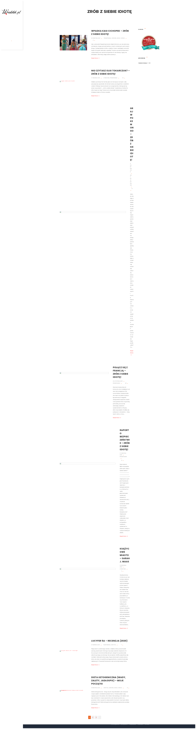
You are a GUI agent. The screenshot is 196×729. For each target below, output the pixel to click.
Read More (94, 58)
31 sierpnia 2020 (95, 644)
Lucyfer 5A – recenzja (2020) (109, 640)
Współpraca (12, 29)
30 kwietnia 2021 (95, 38)
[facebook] (8, 45)
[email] (5, 45)
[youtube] (14, 45)
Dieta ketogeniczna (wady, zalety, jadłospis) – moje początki (108, 680)
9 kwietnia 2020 (95, 687)
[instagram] (17, 45)
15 (123, 78)
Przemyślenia (107, 38)
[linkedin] (11, 45)
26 (126, 383)
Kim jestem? (12, 22)
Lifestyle (113, 644)
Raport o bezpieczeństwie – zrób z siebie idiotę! (125, 440)
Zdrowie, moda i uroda (118, 38)
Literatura (106, 78)
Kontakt (11, 33)
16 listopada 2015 (118, 381)
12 (122, 460)
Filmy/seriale (106, 644)
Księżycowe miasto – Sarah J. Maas (125, 555)
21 (132, 188)
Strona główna (11, 18)
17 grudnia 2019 (95, 78)
